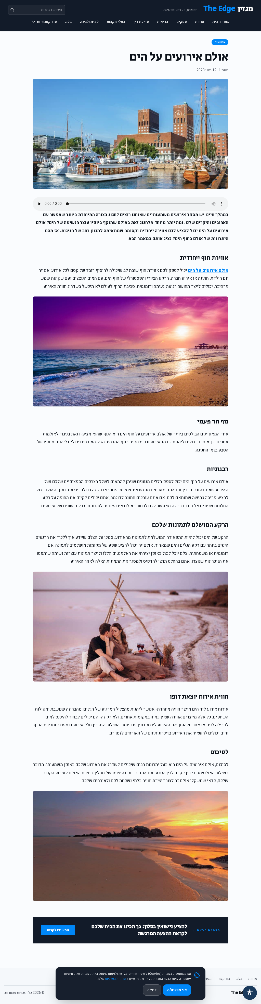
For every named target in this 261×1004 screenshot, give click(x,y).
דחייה (152, 990)
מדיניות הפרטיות (115, 979)
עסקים (181, 21)
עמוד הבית (220, 21)
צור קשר (224, 978)
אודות (199, 21)
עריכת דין (141, 21)
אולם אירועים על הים (208, 270)
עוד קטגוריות (47, 21)
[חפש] (12, 10)
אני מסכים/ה (177, 990)
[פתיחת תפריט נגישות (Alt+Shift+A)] (250, 993)
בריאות (162, 21)
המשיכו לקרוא (58, 930)
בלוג (68, 21)
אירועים (220, 42)
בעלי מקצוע (116, 21)
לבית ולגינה (89, 21)
